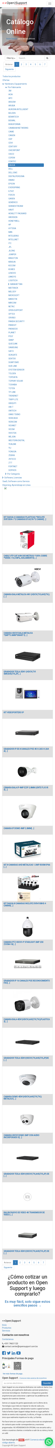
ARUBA (11, 105)
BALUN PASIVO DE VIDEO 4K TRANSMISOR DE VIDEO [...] (24, 1213)
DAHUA (11, 165)
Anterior (9, 64)
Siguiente (9, 69)
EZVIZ (11, 191)
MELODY (12, 291)
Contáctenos (8, 1339)
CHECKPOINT (14, 150)
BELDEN (12, 113)
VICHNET (12, 425)
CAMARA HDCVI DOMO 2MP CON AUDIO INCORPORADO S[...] (21, 1136)
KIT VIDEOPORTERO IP (14, 712)
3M (9, 91)
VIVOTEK (12, 433)
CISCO (11, 154)
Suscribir (47, 1383)
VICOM (11, 429)
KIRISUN (12, 262)
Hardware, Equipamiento (16, 84)
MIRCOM (12, 303)
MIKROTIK (12, 299)
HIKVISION (12, 217)
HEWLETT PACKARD (17, 213)
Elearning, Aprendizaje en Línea (16, 485)
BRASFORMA (14, 124)
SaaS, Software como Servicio (16, 481)
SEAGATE (12, 355)
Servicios (6, 1331)
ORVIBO (12, 317)
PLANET (12, 332)
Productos (6, 1328)
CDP (10, 139)
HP (9, 224)
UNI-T (10, 407)
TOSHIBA (12, 384)
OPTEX (11, 314)
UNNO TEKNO (14, 414)
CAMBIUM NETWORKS (18, 128)
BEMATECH (13, 117)
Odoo (21, 1440)
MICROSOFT (13, 295)
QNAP (11, 340)
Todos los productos (11, 76)
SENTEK (12, 358)
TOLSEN (12, 373)
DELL (10, 169)
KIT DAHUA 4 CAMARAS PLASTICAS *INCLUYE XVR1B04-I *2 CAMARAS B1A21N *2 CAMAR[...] (25, 518)
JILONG (11, 251)
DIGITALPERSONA (16, 176)
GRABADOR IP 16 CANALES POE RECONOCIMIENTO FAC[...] (27, 982)
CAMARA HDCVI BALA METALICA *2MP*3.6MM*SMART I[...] (18, 634)
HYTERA (12, 228)
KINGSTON (13, 258)
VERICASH (13, 418)
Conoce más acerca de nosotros (33, 1378)
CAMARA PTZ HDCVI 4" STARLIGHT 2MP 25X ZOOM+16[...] (23, 943)
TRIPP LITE (13, 399)
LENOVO (12, 273)
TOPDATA (12, 377)
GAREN (11, 198)
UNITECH (12, 411)
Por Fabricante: (14, 87)
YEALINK (12, 444)
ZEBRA (11, 455)
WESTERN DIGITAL (16, 440)
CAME (11, 131)
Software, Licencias (13, 477)
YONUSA (12, 451)
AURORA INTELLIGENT (18, 109)
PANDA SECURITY (16, 321)
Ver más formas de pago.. (13, 1374)
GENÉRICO (13, 202)
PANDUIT (12, 325)
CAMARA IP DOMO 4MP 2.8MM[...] (19, 828)
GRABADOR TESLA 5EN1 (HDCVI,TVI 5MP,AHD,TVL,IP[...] (20, 672)
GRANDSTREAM (15, 206)
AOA (10, 94)
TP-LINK (12, 392)
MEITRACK (13, 288)
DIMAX (11, 180)
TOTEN (11, 388)
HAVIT (11, 210)
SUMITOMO (13, 362)
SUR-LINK (12, 366)
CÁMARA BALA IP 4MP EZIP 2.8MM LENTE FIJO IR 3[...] (26, 788)
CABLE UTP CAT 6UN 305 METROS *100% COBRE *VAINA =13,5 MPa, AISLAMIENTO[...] (25, 557)
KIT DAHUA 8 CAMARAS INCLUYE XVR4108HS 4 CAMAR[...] (25, 904)
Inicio (4, 1325)
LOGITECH (12, 280)
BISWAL (12, 120)
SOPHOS (12, 470)
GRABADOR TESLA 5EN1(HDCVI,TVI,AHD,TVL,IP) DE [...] (26, 1175)
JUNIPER (12, 254)
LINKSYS (12, 277)
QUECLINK (12, 344)
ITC (9, 243)
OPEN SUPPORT (15, 310)
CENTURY (12, 146)
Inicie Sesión (11, 38)
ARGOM (12, 102)
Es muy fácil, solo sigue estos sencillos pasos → (27, 1303)
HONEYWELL (14, 221)
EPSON (11, 184)
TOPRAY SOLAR (15, 381)
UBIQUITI (12, 403)
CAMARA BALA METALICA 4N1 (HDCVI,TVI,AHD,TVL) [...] (27, 595)
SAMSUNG (13, 347)
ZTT (10, 463)
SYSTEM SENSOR (16, 370)
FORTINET (12, 466)
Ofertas (6, 80)
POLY (10, 336)
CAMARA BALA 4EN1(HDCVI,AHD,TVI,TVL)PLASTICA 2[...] (27, 1020)
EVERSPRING (14, 187)
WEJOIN (12, 437)
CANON (11, 135)
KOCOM (11, 265)
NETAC (11, 306)
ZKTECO (12, 459)
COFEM (11, 158)
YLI (9, 448)
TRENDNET (13, 396)
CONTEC (12, 161)
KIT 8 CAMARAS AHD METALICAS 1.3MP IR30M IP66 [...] (27, 866)
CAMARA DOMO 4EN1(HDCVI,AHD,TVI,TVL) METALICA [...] (23, 1097)
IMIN (10, 232)
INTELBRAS (13, 236)
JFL (10, 247)
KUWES (11, 269)
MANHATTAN (16, 284)
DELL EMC (12, 172)
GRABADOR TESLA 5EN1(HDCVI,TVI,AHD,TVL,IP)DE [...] (26, 1059)
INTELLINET (13, 239)
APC (10, 98)
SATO (11, 351)
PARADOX (13, 329)
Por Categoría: (13, 474)
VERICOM (12, 422)
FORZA (11, 195)
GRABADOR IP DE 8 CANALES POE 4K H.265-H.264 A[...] (26, 750)
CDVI (10, 143)
